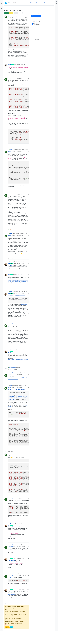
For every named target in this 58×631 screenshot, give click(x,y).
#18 (28, 558)
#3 (28, 78)
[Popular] (1, 8)
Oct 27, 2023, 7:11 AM (20, 454)
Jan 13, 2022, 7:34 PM (18, 374)
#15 (28, 498)
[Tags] (1, 6)
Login (11, 627)
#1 (28, 16)
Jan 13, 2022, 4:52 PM (18, 78)
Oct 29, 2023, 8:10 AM (20, 558)
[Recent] (1, 4)
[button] (1, 627)
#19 (28, 575)
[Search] (1, 13)
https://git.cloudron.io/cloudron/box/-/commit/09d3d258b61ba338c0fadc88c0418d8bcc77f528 (18, 281)
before (18, 340)
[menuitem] (57, 1)
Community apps (39, 2)
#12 (28, 374)
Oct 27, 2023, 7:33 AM (20, 525)
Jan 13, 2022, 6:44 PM (18, 194)
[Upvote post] (26, 61)
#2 (28, 64)
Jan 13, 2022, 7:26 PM (20, 351)
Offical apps (32, 2)
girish (9, 263)
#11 (28, 351)
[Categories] (1, 1)
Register (7, 627)
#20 (28, 589)
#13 (28, 387)
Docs (49, 2)
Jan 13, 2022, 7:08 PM (20, 293)
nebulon (9, 64)
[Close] (27, 606)
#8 (28, 274)
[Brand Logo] (6, 2)
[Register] (57, 4)
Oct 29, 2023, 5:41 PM (20, 575)
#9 (28, 293)
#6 (28, 235)
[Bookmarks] (1, 10)
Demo (45, 2)
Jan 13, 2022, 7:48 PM (18, 387)
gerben (9, 16)
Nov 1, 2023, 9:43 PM (20, 589)
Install (52, 2)
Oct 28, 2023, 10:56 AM (21, 546)
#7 (28, 263)
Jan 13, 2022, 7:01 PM (20, 263)
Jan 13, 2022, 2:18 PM (21, 64)
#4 (28, 151)
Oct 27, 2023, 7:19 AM (20, 498)
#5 (28, 194)
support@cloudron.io (12, 565)
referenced (14, 367)
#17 (28, 546)
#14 (28, 454)
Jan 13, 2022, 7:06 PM (20, 274)
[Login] (57, 1)
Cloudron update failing (20, 295)
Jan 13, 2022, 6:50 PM (18, 235)
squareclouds (10, 454)
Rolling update (24, 304)
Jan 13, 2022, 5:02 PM (18, 151)
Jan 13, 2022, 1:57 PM (18, 16)
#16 (28, 525)
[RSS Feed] (38, 13)
